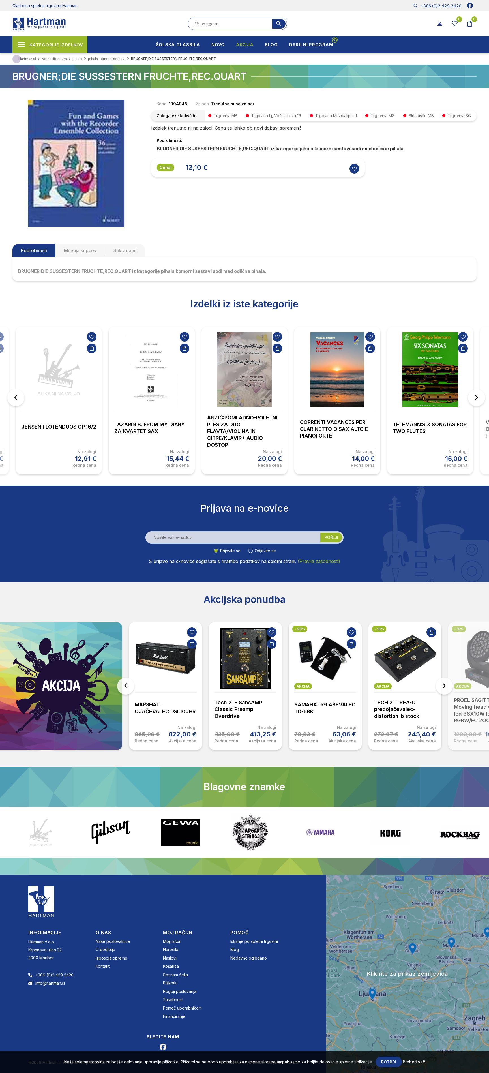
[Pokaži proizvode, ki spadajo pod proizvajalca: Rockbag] (390, 832)
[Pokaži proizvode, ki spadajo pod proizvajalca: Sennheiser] (460, 832)
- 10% (379, 629)
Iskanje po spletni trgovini (254, 941)
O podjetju (105, 949)
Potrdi (388, 1061)
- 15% (459, 629)
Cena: (165, 167)
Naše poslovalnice (113, 941)
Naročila (170, 949)
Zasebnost (173, 999)
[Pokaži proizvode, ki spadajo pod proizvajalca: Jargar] (180, 832)
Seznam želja (175, 974)
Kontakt (103, 966)
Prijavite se (230, 550)
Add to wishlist (354, 169)
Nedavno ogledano (248, 958)
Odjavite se (265, 550)
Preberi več (414, 1061)
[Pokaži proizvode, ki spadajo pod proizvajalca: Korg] (320, 832)
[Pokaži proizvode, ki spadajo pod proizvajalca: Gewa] (110, 832)
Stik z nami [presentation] (124, 250)
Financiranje (174, 1016)
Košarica (171, 966)
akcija (303, 686)
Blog (234, 949)
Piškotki (170, 982)
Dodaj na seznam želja (91, 337)
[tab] (33, 250)
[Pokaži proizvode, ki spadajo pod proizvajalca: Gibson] (41, 832)
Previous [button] (15, 397)
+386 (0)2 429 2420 (437, 5)
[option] (58, 400)
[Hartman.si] (41, 901)
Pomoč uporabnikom (182, 1008)
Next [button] (476, 397)
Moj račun (172, 941)
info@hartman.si (50, 983)
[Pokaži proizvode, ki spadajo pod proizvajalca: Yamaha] (250, 832)
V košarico (91, 348)
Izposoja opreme (111, 958)
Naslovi (170, 958)
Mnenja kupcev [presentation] (80, 250)
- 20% (300, 629)
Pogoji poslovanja (179, 991)
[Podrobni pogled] (76, 163)
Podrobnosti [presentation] (34, 250)
